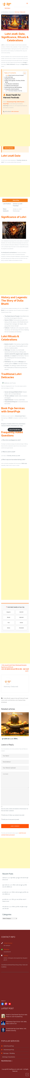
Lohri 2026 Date (9, 77)
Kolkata (8, 627)
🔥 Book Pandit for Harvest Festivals (16, 75)
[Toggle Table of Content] (24, 73)
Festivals (7, 8)
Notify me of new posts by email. (10, 819)
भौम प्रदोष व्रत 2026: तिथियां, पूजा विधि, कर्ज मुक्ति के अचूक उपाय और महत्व (14, 907)
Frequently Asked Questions (12, 89)
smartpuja (4, 702)
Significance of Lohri (10, 78)
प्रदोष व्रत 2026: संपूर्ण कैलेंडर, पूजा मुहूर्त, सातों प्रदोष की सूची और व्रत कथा (15, 878)
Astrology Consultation (8, 1057)
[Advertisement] (15, 130)
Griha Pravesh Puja (8, 1046)
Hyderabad (21, 617)
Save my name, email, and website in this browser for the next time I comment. (14, 809)
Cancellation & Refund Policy (8, 964)
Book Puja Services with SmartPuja (13, 87)
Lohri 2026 (4, 700)
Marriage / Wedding (9, 1053)
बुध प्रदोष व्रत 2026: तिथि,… (9, 739)
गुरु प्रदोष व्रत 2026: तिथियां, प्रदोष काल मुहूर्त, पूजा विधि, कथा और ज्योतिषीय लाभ (15, 893)
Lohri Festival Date (20, 700)
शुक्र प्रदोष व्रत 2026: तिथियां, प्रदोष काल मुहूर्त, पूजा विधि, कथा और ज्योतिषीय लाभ (14, 886)
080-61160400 (15, 111)
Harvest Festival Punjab (21, 698)
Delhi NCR (21, 612)
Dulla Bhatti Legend (9, 698)
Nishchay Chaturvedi (20, 12)
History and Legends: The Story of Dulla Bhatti (15, 81)
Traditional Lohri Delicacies (12, 85)
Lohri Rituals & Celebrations (12, 83)
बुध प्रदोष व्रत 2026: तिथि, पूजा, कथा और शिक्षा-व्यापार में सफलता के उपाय (14, 900)
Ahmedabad (21, 627)
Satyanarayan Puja (8, 1049)
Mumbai (8, 617)
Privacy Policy (19, 964)
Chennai (21, 622)
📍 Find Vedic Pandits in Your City (14, 90)
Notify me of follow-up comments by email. (13, 815)
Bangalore (9, 612)
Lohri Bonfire (11, 700)
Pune (9, 622)
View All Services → (6, 1061)
